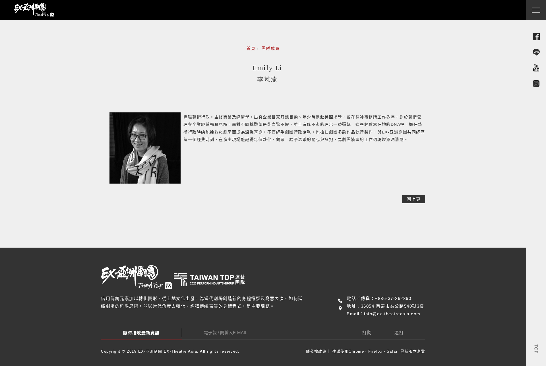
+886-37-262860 (393, 298)
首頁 (251, 48)
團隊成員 (271, 48)
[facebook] (536, 36)
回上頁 (414, 199)
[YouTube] (536, 67)
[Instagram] (536, 83)
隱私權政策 (316, 351)
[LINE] (536, 51)
